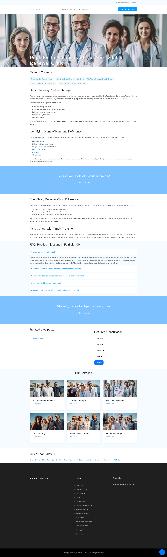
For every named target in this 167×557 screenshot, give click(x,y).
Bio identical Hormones (80, 433)
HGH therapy (39, 433)
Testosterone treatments (44, 400)
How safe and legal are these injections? (48, 283)
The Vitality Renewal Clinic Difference (100, 79)
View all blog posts (38, 338)
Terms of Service (81, 489)
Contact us (64, 9)
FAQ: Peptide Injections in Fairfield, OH (72, 83)
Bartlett (54, 460)
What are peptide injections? (44, 252)
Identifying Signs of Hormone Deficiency (70, 79)
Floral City (89, 460)
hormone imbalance (48, 159)
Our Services (82, 9)
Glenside (98, 460)
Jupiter (72, 460)
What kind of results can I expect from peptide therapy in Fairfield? (58, 276)
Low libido (35, 152)
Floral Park (46, 460)
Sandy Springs (35, 460)
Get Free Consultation (128, 9)
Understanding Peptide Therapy (42, 79)
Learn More (37, 403)
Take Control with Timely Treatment (43, 83)
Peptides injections (115, 400)
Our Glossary (80, 493)
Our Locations (80, 534)
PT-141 (77, 260)
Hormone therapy (36, 9)
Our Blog (73, 9)
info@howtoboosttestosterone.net (127, 2)
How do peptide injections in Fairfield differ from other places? (57, 269)
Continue (99, 362)
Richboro (80, 460)
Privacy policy (80, 530)
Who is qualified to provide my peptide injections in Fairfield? (56, 290)
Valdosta (117, 460)
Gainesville (107, 460)
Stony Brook (63, 460)
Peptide (32, 96)
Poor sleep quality (38, 149)
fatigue (42, 141)
